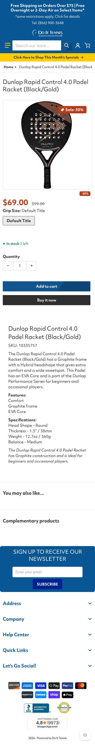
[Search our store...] (66, 45)
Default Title (19, 220)
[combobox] (42, 45)
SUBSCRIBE (47, 584)
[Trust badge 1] (37, 708)
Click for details (67, 16)
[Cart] (87, 45)
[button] (7, 45)
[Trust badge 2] (64, 708)
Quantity (11, 256)
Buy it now (46, 300)
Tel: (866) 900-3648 (48, 23)
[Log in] (78, 45)
